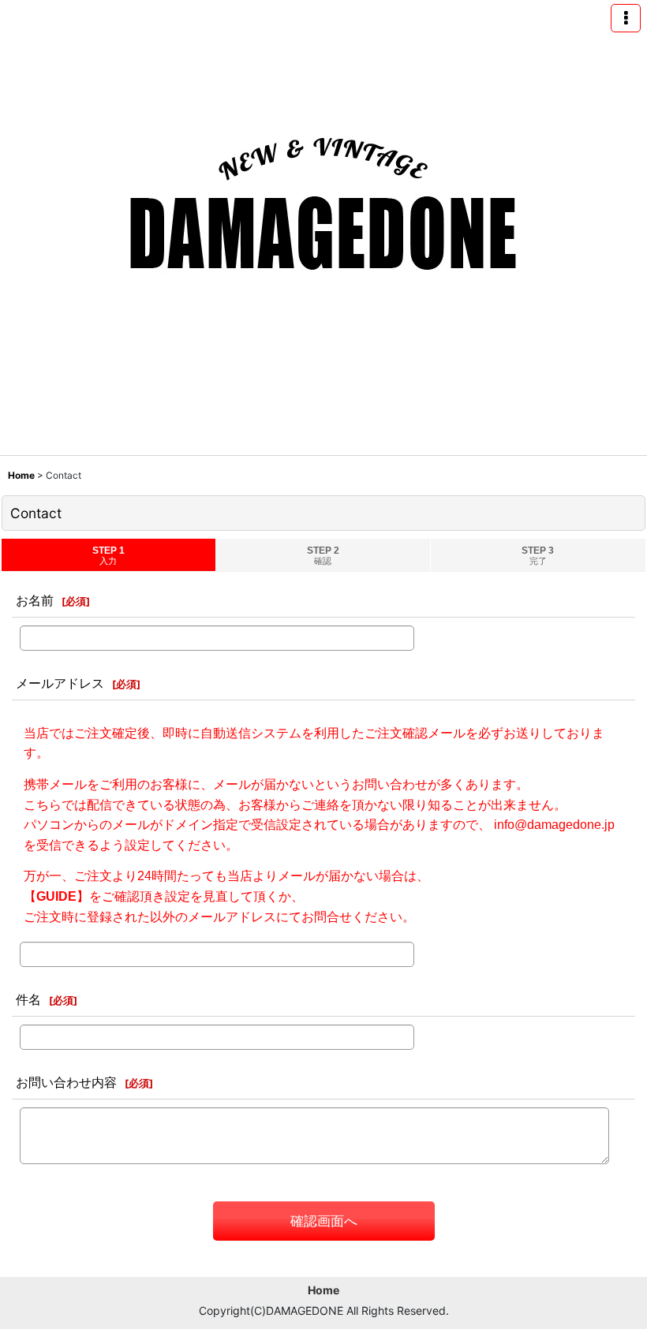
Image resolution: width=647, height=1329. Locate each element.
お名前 (35, 600)
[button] (626, 18)
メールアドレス (60, 683)
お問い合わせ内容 (66, 1082)
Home (323, 1290)
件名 (28, 999)
